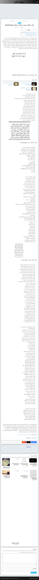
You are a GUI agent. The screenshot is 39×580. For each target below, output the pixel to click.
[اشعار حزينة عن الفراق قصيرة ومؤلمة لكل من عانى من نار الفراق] (6, 472)
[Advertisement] (31, 11)
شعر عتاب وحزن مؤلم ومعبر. (31, 35)
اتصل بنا (17, 578)
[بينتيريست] (25, 442)
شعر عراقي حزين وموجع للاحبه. (31, 33)
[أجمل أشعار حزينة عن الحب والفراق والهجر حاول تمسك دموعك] (33, 460)
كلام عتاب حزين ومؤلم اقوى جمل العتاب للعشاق (6, 467)
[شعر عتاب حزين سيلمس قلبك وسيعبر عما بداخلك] (15, 506)
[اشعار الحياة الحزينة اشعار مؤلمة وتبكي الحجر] (15, 460)
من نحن (12, 578)
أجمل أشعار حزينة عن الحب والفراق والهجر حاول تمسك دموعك (33, 464)
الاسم (36, 564)
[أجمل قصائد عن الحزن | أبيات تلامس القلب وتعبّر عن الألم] (34, 84)
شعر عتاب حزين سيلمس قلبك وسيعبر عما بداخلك (15, 543)
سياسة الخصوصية (8, 578)
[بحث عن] (34, 2)
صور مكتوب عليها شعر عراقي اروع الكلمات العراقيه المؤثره (34, 478)
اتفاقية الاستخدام (3, 578)
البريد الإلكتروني (35, 568)
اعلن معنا (14, 578)
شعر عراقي (28, 437)
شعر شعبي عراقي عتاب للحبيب (23, 434)
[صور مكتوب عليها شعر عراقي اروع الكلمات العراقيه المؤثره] (33, 473)
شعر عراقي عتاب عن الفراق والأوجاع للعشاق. (28, 32)
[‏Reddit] (23, 442)
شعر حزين (34, 437)
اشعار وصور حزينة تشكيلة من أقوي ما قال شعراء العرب (24, 464)
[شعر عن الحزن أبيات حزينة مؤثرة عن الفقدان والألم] (16, 84)
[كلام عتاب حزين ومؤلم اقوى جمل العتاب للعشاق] (6, 462)
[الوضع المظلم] (32, 2)
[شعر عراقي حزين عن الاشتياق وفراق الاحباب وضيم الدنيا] (34, 89)
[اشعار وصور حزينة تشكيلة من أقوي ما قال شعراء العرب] (24, 460)
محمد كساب (28, 446)
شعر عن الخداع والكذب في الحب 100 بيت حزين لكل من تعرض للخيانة (24, 476)
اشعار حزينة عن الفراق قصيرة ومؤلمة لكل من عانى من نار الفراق (6, 476)
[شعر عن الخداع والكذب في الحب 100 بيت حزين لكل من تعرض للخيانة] (24, 472)
